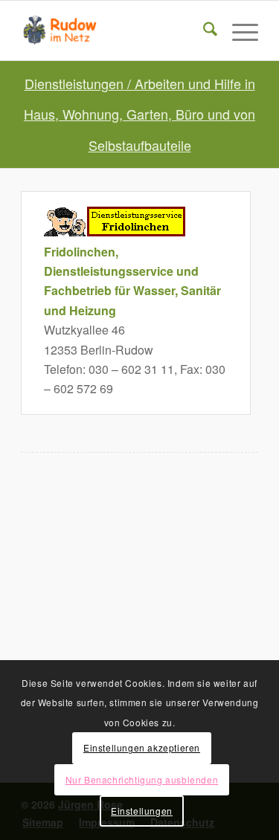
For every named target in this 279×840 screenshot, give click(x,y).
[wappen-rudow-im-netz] (116, 30)
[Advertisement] (139, 607)
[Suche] (202, 30)
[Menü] (237, 30)
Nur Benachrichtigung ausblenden (142, 779)
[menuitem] (202, 30)
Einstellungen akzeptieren (141, 747)
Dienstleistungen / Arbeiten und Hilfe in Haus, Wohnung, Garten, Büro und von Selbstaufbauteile (139, 114)
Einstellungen (142, 810)
